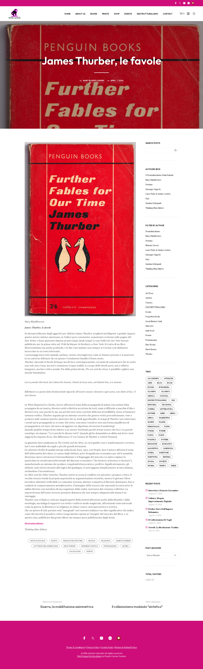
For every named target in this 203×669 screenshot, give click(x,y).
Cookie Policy (107, 647)
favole (91, 541)
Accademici (153, 378)
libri (162, 413)
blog (159, 383)
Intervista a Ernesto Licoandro (163, 490)
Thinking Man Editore (154, 208)
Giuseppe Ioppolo (153, 189)
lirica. (151, 418)
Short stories (150, 349)
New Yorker (69, 546)
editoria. (152, 405)
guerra (151, 409)
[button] (182, 13)
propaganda (110, 546)
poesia (151, 431)
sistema (167, 457)
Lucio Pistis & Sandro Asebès (158, 193)
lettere (151, 413)
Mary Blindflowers (93, 80)
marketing (164, 418)
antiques (168, 378)
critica (151, 396)
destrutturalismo (157, 400)
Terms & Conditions (75, 647)
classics (165, 391)
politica (152, 439)
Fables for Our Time (73, 541)
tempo (162, 466)
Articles (148, 298)
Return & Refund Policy (126, 647)
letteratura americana (45, 546)
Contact (167, 14)
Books (93, 14)
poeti (161, 435)
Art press (149, 293)
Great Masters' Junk (153, 321)
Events (128, 14)
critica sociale (37, 541)
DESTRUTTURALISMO (155, 307)
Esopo (54, 541)
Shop (116, 14)
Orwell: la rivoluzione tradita (163, 527)
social (151, 461)
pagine (162, 422)
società (163, 461)
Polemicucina (151, 340)
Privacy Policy (92, 647)
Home (67, 14)
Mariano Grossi (152, 245)
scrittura (153, 457)
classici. (152, 391)
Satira (125, 546)
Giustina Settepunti (153, 203)
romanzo (167, 444)
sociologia (75, 551)
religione (152, 444)
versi (173, 466)
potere (164, 439)
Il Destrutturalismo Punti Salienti (159, 175)
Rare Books (150, 344)
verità (89, 551)
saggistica (153, 448)
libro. (173, 413)
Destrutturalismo (147, 14)
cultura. (164, 396)
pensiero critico (89, 546)
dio (173, 400)
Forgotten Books (152, 316)
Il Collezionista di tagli (160, 520)
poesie (162, 431)
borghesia (164, 387)
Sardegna (168, 448)
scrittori (164, 452)
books (151, 387)
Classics (148, 302)
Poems (148, 335)
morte (151, 422)
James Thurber (123, 541)
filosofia (105, 541)
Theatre (148, 354)
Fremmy (149, 184)
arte (150, 383)
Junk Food (149, 330)
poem (167, 426)
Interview (149, 326)
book (169, 383)
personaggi (153, 426)
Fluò (147, 198)
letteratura (166, 409)
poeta (151, 435)
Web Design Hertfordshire (89, 656)
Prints (105, 14)
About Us (80, 14)
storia (151, 466)
